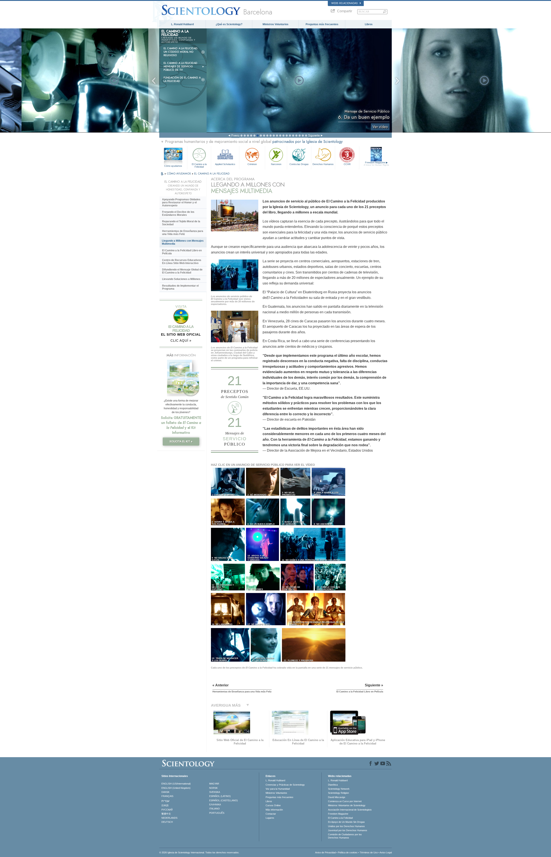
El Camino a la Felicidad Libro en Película (182, 252)
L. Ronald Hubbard (182, 24)
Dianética (333, 784)
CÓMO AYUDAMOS (179, 173)
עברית (165, 801)
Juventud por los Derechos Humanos (347, 830)
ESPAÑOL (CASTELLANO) (223, 800)
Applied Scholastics (225, 164)
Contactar (271, 813)
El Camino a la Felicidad (199, 165)
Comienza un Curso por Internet (345, 801)
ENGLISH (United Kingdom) (175, 788)
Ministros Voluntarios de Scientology (346, 805)
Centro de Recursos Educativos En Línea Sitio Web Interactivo (181, 262)
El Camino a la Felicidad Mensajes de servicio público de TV (180, 66)
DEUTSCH (167, 822)
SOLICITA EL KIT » (181, 441)
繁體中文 (166, 813)
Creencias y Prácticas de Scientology (285, 784)
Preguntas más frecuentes (322, 24)
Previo (235, 135)
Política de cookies (348, 852)
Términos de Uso (369, 852)
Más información (274, 809)
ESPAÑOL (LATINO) (220, 796)
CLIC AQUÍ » (180, 340)
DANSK (165, 792)
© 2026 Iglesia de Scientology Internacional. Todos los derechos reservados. (199, 852)
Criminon (252, 164)
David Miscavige (336, 797)
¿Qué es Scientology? (229, 24)
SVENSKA (214, 792)
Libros (369, 24)
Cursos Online (273, 805)
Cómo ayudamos (173, 166)
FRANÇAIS (167, 796)
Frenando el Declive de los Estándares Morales (178, 213)
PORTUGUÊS (216, 813)
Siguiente (314, 135)
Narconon (276, 164)
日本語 (165, 805)
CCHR (347, 164)
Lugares (270, 818)
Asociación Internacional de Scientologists (350, 809)
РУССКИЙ (167, 809)
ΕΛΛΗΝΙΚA (215, 804)
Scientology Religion (338, 793)
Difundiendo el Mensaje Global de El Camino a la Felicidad (182, 271)
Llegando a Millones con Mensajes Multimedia (183, 242)
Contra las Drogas (299, 164)
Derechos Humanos (323, 164)
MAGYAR (214, 783)
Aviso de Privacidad (325, 852)
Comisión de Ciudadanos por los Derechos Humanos (345, 836)
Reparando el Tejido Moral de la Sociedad (181, 223)
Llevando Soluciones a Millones (181, 279)
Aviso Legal (386, 852)
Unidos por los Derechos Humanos (346, 826)
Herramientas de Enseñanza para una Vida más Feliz (182, 233)
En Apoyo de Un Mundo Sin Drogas (346, 822)
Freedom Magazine (376, 163)
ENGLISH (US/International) (176, 783)
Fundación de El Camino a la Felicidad (182, 79)
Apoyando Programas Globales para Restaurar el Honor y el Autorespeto (181, 202)
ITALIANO (214, 808)
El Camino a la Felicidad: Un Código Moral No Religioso (181, 51)
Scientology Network (339, 789)
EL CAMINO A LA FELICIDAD (211, 173)
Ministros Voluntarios (275, 24)
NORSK (213, 788)
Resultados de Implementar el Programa (180, 287)
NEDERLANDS (169, 818)
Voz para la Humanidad (278, 789)
